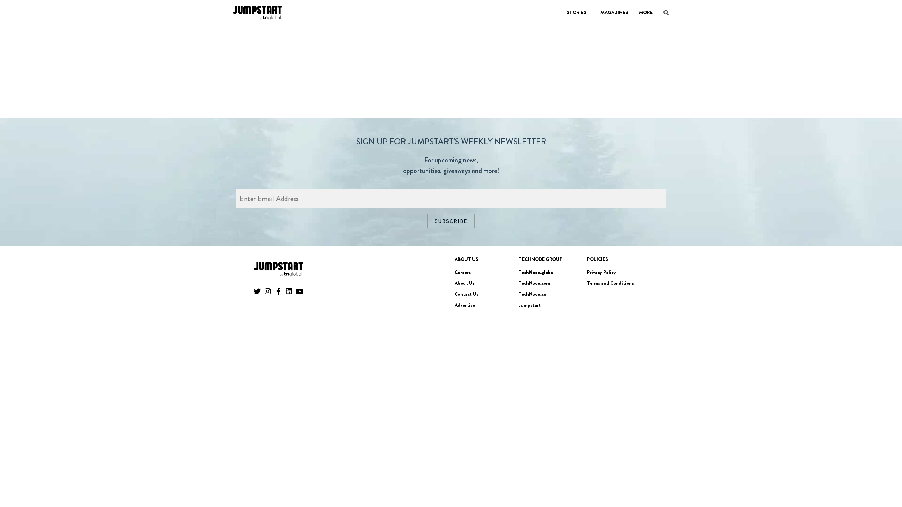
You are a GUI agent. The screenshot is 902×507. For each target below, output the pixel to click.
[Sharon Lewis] (257, 25)
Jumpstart (530, 304)
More (646, 12)
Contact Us (466, 294)
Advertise (465, 304)
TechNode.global (537, 272)
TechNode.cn (532, 294)
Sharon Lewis (304, 39)
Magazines (614, 12)
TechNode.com (534, 283)
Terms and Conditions (610, 283)
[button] (886, 482)
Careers (463, 272)
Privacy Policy (601, 272)
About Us (465, 283)
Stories (576, 12)
